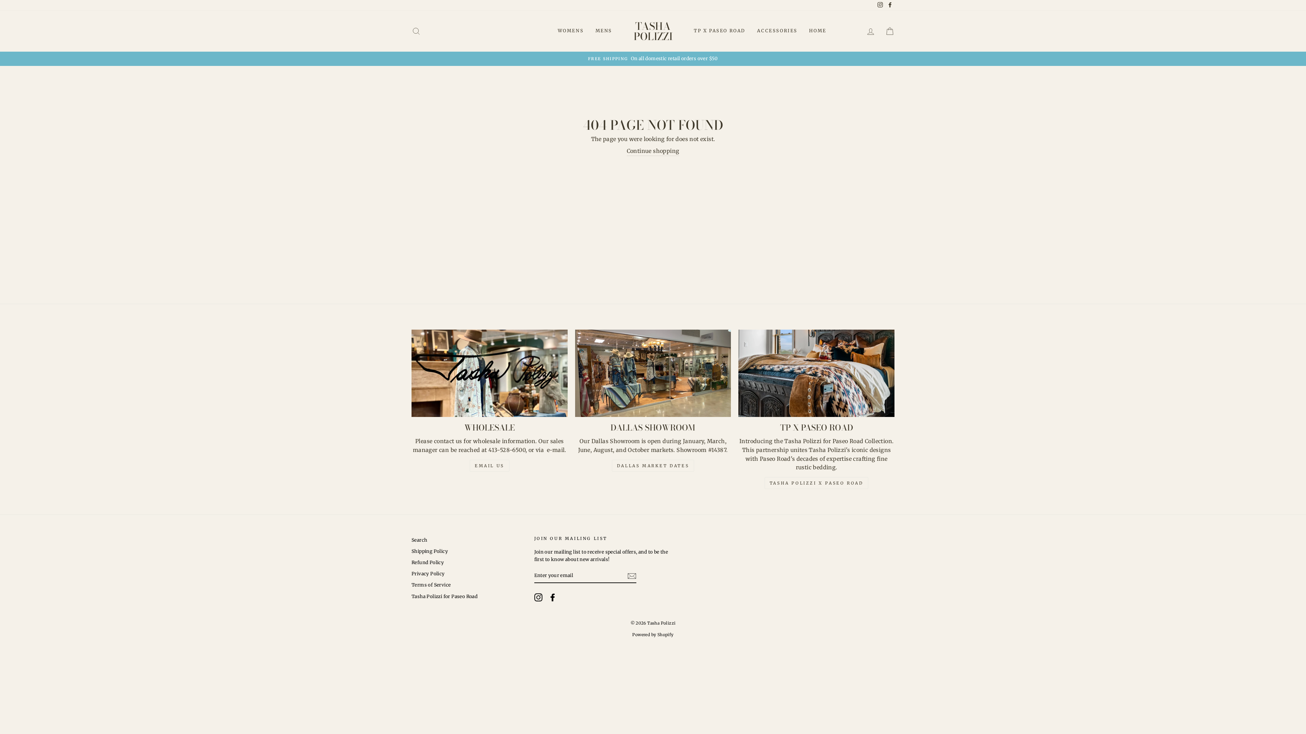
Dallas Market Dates (653, 465)
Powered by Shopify (652, 634)
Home (817, 31)
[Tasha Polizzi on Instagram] (538, 597)
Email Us (489, 465)
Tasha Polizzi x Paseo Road (817, 483)
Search (419, 540)
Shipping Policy (430, 551)
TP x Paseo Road (720, 31)
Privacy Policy (428, 574)
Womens (571, 31)
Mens (604, 31)
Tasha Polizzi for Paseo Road (445, 596)
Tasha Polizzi (653, 31)
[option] (653, 59)
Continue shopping (653, 150)
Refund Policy (428, 562)
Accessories (777, 31)
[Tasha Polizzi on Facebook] (553, 597)
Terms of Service (431, 585)
